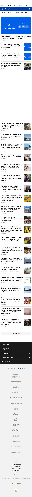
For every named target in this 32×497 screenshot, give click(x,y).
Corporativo (6, 353)
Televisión (4, 12)
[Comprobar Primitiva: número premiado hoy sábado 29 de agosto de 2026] (16, 25)
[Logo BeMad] (16, 420)
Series (9, 12)
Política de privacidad (16, 464)
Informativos (16, 12)
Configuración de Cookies (16, 466)
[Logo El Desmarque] (16, 397)
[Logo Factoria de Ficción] (16, 403)
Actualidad (8, 9)
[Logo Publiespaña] (16, 447)
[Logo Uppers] (16, 425)
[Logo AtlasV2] (16, 441)
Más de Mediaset (7, 361)
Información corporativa (16, 462)
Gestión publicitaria (16, 470)
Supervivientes (23, 12)
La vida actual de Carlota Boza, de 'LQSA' (11, 5)
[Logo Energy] (16, 414)
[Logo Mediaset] (16, 369)
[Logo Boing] (16, 409)
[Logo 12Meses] (16, 436)
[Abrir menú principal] (29, 9)
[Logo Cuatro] (16, 387)
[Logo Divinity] (16, 392)
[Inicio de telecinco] (2, 9)
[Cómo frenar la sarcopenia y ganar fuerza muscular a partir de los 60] (27, 157)
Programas (5, 349)
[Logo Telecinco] (16, 382)
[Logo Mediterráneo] (16, 452)
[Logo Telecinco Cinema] (16, 430)
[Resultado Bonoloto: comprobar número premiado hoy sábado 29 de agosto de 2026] (27, 47)
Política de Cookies (16, 468)
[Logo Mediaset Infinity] (16, 376)
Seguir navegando (8, 357)
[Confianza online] (16, 491)
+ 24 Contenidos (16, 333)
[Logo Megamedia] (16, 483)
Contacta (16, 474)
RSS (16, 472)
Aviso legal (16, 460)
